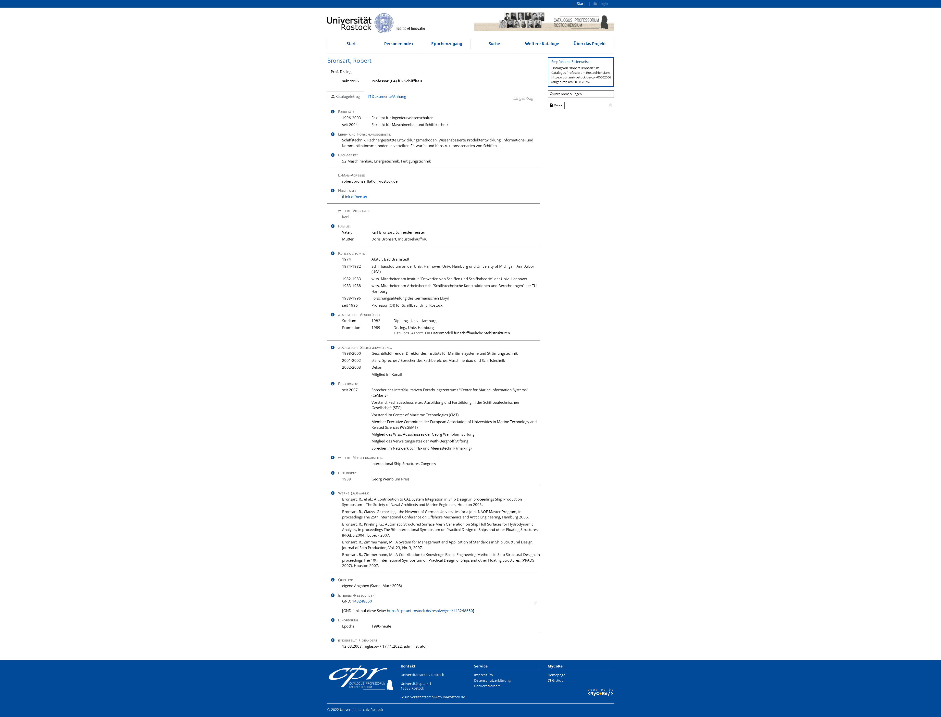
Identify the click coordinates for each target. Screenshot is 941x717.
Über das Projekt (590, 44)
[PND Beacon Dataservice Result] (535, 602)
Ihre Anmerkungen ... (569, 94)
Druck (557, 105)
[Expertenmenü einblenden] (610, 105)
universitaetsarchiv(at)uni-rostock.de (435, 697)
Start (581, 3)
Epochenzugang (446, 44)
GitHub (557, 680)
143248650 (362, 601)
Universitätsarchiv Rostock (422, 674)
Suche (494, 44)
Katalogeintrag (347, 96)
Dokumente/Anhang (388, 96)
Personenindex (398, 44)
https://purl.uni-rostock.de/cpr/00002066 (581, 77)
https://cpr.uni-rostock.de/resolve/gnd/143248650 (430, 610)
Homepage (556, 675)
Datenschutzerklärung (492, 680)
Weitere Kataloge (542, 44)
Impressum (483, 675)
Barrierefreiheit (487, 686)
